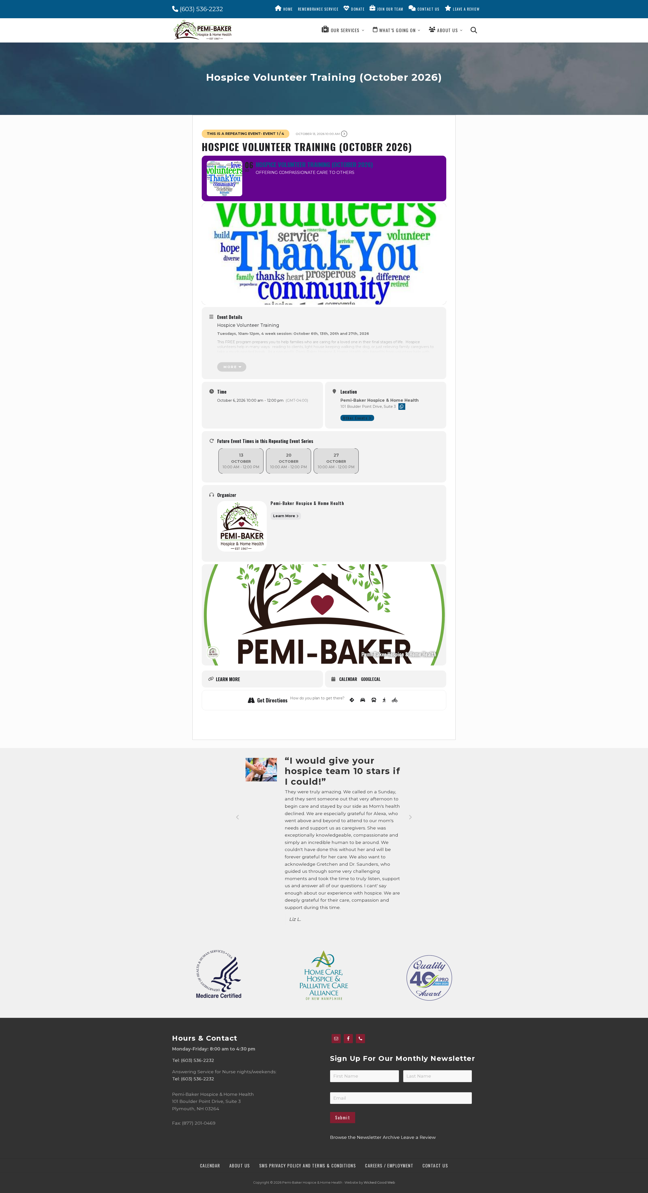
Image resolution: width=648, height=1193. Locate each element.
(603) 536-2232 (200, 9)
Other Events (355, 417)
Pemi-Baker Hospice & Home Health (307, 503)
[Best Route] (352, 700)
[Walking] (384, 700)
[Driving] (363, 700)
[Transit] (374, 700)
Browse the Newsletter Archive (365, 1137)
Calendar (348, 679)
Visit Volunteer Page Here (370, 356)
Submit (342, 1118)
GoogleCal (371, 679)
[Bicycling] (394, 700)
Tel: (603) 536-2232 (193, 1060)
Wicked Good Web (379, 1182)
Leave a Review (418, 1137)
